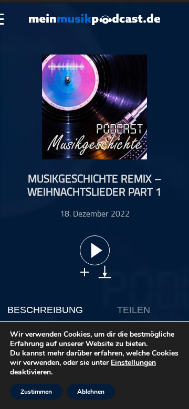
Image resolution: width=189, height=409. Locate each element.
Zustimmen (36, 392)
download (104, 271)
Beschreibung (45, 310)
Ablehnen (90, 392)
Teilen (133, 310)
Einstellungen (133, 363)
